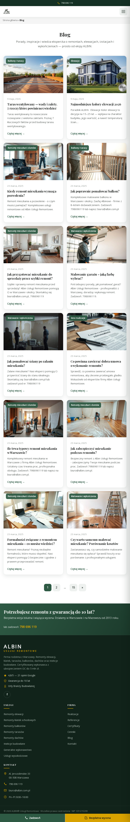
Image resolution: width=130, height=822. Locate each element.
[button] (123, 11)
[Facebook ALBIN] (7, 694)
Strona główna (10, 20)
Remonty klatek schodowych (20, 720)
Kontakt (72, 743)
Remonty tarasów (14, 731)
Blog (70, 737)
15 (73, 587)
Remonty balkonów (14, 726)
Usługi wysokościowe (16, 755)
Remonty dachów (13, 737)
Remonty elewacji (13, 714)
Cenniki (71, 731)
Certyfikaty (74, 726)
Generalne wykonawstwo (18, 749)
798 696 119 (67, 3)
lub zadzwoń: (20, 627)
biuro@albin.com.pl (19, 790)
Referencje (74, 720)
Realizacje (73, 714)
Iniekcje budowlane (14, 743)
